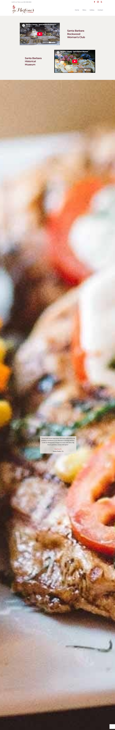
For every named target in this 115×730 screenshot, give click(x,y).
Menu (84, 10)
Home (77, 10)
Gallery (92, 10)
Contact (100, 10)
